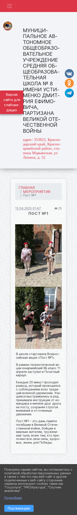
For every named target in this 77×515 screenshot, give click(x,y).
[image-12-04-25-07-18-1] (38, 255)
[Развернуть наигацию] (9, 6)
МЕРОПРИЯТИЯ (36, 192)
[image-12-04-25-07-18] (38, 318)
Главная (27, 187)
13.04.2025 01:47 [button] (28, 208)
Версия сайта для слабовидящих (11, 102)
